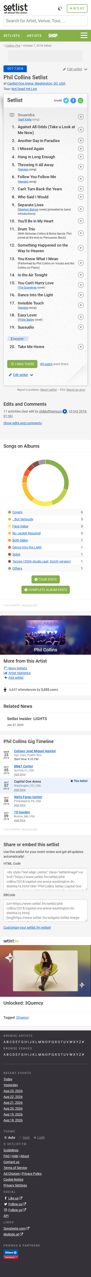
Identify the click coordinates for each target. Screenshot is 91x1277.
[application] (45, 970)
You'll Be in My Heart (35, 221)
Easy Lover (27, 315)
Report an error (75, 389)
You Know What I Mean (38, 258)
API (6, 1216)
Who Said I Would (33, 197)
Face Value (20, 526)
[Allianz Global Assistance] (11, 1254)
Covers (17, 512)
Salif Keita (25, 119)
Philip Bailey (26, 319)
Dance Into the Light (35, 295)
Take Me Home (31, 346)
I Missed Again (31, 148)
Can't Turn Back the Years (40, 189)
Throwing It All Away (36, 164)
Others (17, 568)
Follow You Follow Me (37, 176)
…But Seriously (22, 519)
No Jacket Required (26, 533)
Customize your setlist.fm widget (27, 927)
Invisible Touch (31, 303)
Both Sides (20, 540)
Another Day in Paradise (39, 140)
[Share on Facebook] (73, 100)
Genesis (23, 169)
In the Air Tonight (32, 275)
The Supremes (28, 287)
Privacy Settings (15, 1185)
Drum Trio (26, 229)
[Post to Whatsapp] (80, 100)
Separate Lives (31, 205)
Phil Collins (17, 77)
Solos (16, 554)
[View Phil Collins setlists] (45, 630)
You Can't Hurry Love (36, 283)
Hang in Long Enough (36, 156)
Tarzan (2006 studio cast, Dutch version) (41, 561)
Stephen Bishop (28, 209)
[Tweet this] (66, 100)
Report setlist (48, 389)
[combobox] (46, 20)
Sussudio (26, 327)
